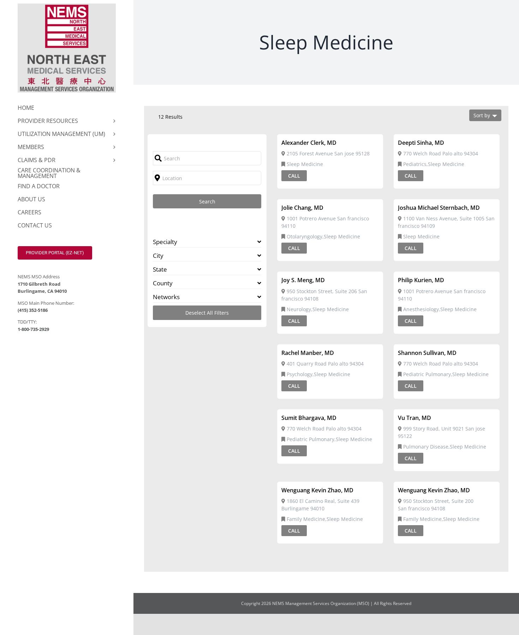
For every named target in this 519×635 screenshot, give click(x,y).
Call (294, 175)
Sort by (481, 115)
